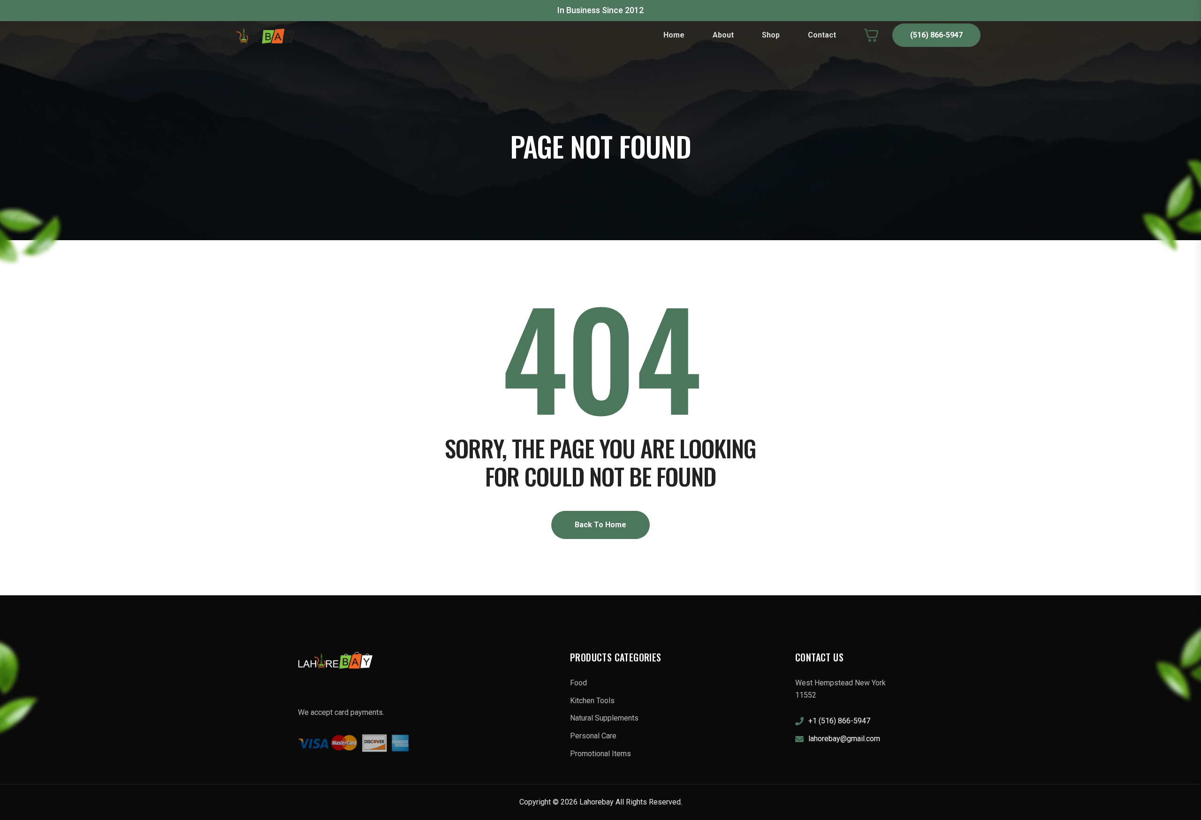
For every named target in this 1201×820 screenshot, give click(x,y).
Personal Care (593, 735)
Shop (771, 34)
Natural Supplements (604, 718)
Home (673, 34)
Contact (822, 34)
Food (578, 682)
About (723, 34)
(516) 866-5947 (936, 34)
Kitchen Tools (592, 700)
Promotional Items (600, 753)
